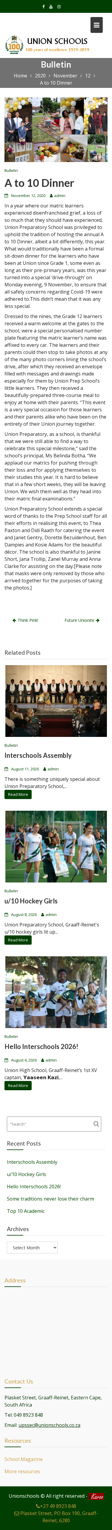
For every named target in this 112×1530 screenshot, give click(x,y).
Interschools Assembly (38, 755)
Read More (18, 794)
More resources (22, 1471)
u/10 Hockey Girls (31, 901)
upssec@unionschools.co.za (49, 1425)
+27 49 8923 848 (58, 1506)
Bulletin (11, 170)
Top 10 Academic (26, 1211)
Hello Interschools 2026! (41, 1046)
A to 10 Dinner (39, 182)
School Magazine (23, 1459)
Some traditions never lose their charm (50, 1198)
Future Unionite (79, 620)
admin (59, 195)
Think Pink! (28, 620)
